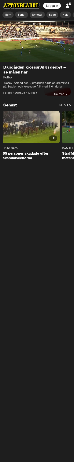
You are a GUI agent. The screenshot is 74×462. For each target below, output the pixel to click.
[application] (37, 41)
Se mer (59, 94)
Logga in (52, 6)
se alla (65, 105)
